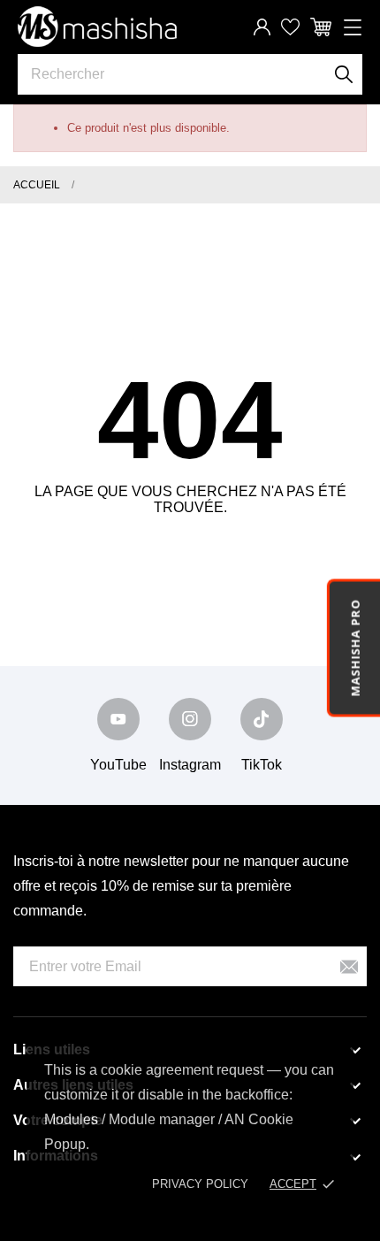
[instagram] (190, 719)
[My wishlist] (290, 27)
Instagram (190, 764)
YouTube (118, 764)
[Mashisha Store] (97, 26)
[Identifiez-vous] (262, 27)
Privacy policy (200, 1184)
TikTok (261, 764)
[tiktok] (261, 719)
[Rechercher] (344, 74)
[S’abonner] (349, 966)
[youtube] (118, 719)
